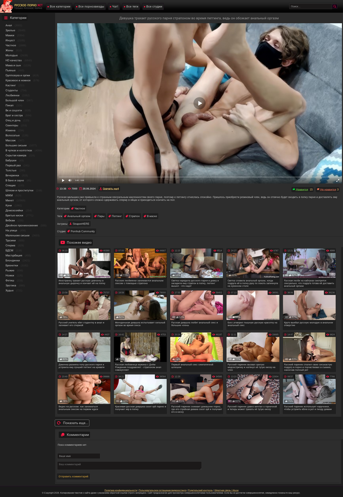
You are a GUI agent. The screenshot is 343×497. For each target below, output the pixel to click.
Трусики (11, 240)
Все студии (154, 6)
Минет (10, 200)
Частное (11, 45)
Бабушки (11, 160)
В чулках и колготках (19, 150)
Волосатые (13, 135)
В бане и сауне (15, 180)
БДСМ (9, 250)
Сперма (10, 245)
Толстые (11, 170)
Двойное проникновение (22, 225)
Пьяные (11, 70)
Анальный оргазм (78, 216)
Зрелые (10, 30)
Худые (10, 290)
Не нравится (328, 189)
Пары (101, 216)
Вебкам (10, 220)
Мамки (10, 35)
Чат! (115, 6)
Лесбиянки (12, 95)
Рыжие (10, 270)
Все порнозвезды (91, 6)
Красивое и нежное (18, 80)
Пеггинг (117, 216)
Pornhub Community (83, 231)
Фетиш (10, 280)
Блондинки (13, 260)
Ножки (10, 275)
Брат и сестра (14, 115)
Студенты (12, 90)
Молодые (12, 55)
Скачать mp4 (111, 188)
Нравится (301, 189)
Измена (10, 130)
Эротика (11, 285)
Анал (9, 25)
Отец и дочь (13, 120)
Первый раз (13, 165)
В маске (152, 216)
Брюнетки (12, 265)
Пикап (10, 105)
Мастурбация (14, 255)
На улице (11, 230)
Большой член (15, 100)
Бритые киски (14, 215)
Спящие (11, 185)
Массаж (11, 140)
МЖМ (9, 195)
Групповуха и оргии (18, 75)
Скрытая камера (16, 155)
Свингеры (12, 125)
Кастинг (11, 85)
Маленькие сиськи (17, 235)
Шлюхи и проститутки (19, 190)
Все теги (132, 6)
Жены (9, 50)
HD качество (14, 60)
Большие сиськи (16, 145)
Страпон (134, 216)
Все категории (60, 6)
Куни (9, 205)
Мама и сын (13, 65)
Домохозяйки (14, 210)
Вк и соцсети (14, 110)
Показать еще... (75, 423)
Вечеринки (12, 175)
